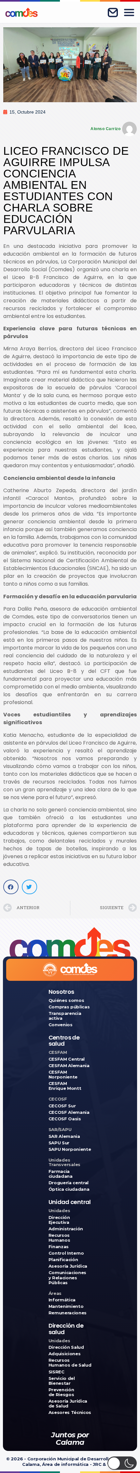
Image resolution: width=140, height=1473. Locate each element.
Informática (62, 1299)
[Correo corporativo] (112, 12)
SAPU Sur (59, 1142)
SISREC (56, 1372)
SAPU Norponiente (70, 1149)
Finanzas (59, 1246)
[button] (11, 887)
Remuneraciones (68, 1312)
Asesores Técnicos (70, 1412)
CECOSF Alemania (69, 1112)
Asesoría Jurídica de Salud (68, 1403)
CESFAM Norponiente (63, 1074)
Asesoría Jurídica (68, 1266)
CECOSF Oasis (65, 1118)
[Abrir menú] (128, 12)
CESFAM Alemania (69, 1065)
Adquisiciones (65, 1353)
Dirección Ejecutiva (59, 1220)
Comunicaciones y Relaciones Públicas (67, 1277)
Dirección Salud (66, 1347)
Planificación (63, 1259)
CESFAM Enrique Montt (65, 1086)
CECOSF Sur (62, 1105)
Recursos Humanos (59, 1238)
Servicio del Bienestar (62, 1381)
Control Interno (66, 1253)
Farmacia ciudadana (61, 1174)
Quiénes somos (66, 1000)
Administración (66, 1228)
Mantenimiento (66, 1306)
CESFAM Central (67, 1059)
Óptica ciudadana (69, 1189)
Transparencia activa (65, 1016)
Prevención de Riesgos (61, 1392)
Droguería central (69, 1182)
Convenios (61, 1024)
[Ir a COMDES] (21, 12)
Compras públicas (69, 1006)
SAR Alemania (64, 1136)
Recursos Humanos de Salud (70, 1363)
